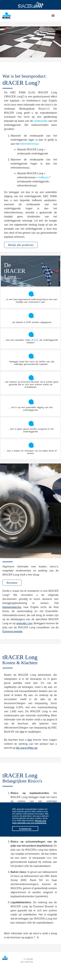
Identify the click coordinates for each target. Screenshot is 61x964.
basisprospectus (11, 607)
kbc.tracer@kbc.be (27, 748)
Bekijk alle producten (21, 245)
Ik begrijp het (25, 828)
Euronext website (12, 631)
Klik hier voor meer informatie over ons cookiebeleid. (29, 821)
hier (22, 731)
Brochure (12, 582)
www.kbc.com (24, 623)
